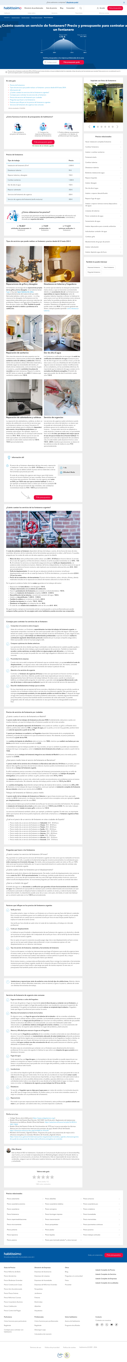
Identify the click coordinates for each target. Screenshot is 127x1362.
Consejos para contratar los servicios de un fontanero (28, 95)
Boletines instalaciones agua (95, 173)
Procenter (68, 1285)
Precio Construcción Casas (13, 1285)
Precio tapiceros (12, 1235)
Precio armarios (88, 1199)
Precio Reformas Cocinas (12, 1297)
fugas (8, 292)
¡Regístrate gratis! (72, 2)
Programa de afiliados (72, 1325)
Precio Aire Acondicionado (13, 1289)
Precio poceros (88, 1230)
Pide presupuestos (115, 8)
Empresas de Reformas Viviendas (45, 1285)
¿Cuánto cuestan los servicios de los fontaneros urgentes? (29, 92)
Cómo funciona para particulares (15, 1321)
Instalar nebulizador (92, 247)
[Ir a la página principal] (12, 8)
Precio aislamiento (13, 1199)
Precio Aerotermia (10, 1276)
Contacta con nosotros (103, 1320)
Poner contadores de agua (94, 216)
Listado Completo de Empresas (106, 1279)
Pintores (37, 1297)
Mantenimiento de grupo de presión (97, 242)
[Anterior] (89, 126)
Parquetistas (38, 1289)
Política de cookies (69, 1347)
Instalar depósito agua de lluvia (96, 252)
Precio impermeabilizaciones (16, 1219)
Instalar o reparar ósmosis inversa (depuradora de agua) (101, 205)
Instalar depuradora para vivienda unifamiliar (100, 226)
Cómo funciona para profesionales (46, 1321)
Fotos (67, 1280)
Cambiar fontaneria (92, 147)
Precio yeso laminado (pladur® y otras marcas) (61, 1240)
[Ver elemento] (94, 127)
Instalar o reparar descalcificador (96, 193)
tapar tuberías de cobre (25, 292)
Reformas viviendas (104, 13)
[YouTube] (111, 1325)
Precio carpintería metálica (54, 1204)
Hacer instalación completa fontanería (98, 142)
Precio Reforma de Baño (12, 1272)
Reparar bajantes (91, 178)
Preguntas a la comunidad (74, 1276)
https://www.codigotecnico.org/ (44, 1118)
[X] (106, 1325)
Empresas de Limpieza (42, 1276)
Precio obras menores (36, 17)
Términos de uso (35, 1347)
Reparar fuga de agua (92, 198)
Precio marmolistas (89, 1219)
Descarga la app (40, 1330)
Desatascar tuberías (92, 167)
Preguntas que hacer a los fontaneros (22, 100)
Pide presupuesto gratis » (114, 86)
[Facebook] (102, 1325)
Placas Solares (78, 13)
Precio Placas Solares (11, 1293)
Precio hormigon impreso (53, 1214)
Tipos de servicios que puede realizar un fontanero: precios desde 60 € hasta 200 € (38, 87)
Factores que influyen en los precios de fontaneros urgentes (30, 102)
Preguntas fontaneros (94, 272)
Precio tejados (50, 1235)
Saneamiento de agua (92, 221)
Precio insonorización (52, 1219)
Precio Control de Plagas (12, 1311)
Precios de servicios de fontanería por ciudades (26, 97)
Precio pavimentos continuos (93, 1224)
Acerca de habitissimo (72, 1321)
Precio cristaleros (89, 1209)
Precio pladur (49, 1230)
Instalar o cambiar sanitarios (94, 152)
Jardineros (38, 1293)
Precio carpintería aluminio (16, 1204)
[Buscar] (81, 8)
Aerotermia (54, 13)
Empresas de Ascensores (42, 1272)
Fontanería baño (91, 157)
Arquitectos (38, 1311)
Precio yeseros (12, 1240)
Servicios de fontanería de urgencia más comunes (27, 105)
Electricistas (38, 1302)
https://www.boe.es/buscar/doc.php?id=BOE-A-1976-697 (29, 1130)
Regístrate (7, 1325)
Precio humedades (89, 1214)
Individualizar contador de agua (96, 231)
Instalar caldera (31, 13)
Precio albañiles (50, 1199)
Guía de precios (51, 8)
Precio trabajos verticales (91, 1235)
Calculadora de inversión (43, 1334)
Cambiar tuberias (91, 162)
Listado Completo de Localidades (106, 1283)
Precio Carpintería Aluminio (13, 1302)
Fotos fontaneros (109, 267)
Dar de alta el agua (91, 188)
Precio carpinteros (13, 1209)
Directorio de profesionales (33, 8)
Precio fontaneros (13, 1214)
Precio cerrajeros (51, 1209)
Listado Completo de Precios (105, 1270)
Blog (61, 8)
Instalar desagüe (91, 183)
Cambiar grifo (90, 237)
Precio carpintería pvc (90, 1204)
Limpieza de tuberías (92, 211)
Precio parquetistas (51, 1224)
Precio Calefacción (10, 1306)
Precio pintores (12, 1230)
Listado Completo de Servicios (105, 1274)
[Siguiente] (117, 126)
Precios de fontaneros (17, 85)
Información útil (15, 90)
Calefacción (7, 13)
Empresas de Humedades (43, 1280)
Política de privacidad (52, 1347)
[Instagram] (97, 1325)
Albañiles (37, 1306)
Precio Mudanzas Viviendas (13, 1280)
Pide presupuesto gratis (72, 62)
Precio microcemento (14, 1224)
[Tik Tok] (116, 1325)
